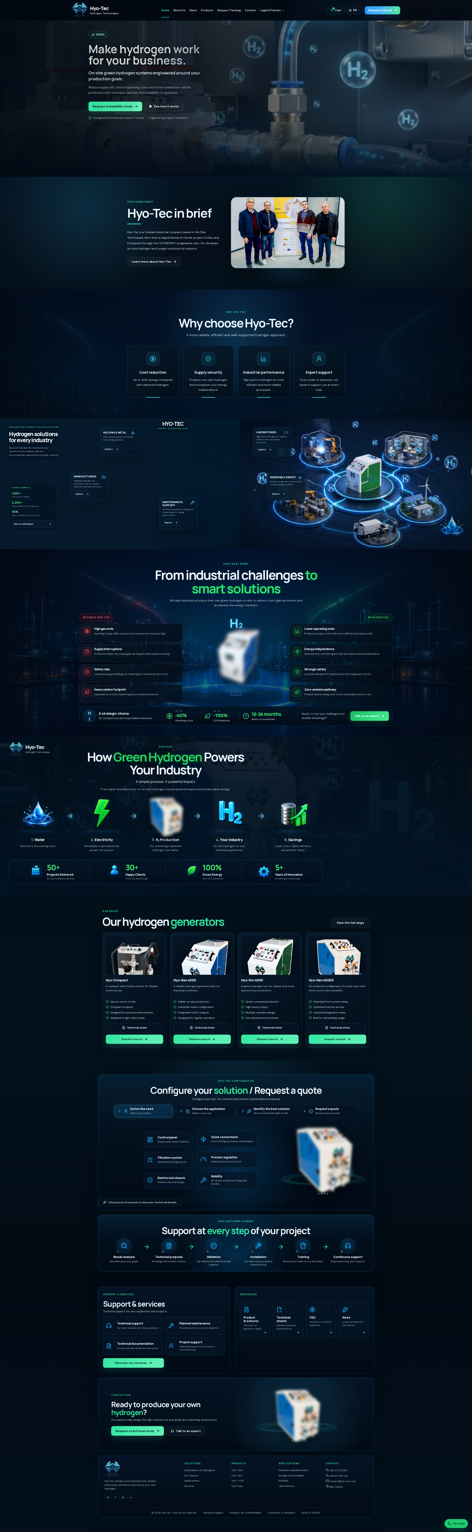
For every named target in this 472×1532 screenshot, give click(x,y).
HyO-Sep (237, 1486)
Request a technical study (135, 1431)
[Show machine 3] (237, 695)
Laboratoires (286, 1486)
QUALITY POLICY (310, 1512)
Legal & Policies (270, 10)
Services (189, 1486)
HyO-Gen (237, 1470)
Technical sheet (137, 1027)
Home (165, 10)
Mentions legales (213, 1512)
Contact (250, 10)
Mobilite (283, 1480)
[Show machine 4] (240, 695)
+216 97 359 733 (338, 1475)
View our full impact (23, 524)
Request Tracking (229, 10)
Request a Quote (380, 10)
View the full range (350, 923)
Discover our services (131, 1363)
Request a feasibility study (113, 106)
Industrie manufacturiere (293, 1470)
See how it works (166, 106)
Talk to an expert (367, 716)
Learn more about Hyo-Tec (151, 262)
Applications (191, 1480)
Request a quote (132, 1039)
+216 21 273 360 (338, 1470)
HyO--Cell (238, 1480)
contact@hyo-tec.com (342, 1481)
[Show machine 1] (232, 695)
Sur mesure (191, 1475)
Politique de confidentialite (245, 1512)
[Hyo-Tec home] (142, 1469)
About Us (179, 10)
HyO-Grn (237, 1475)
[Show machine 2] (234, 695)
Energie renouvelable (291, 1475)
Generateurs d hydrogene (199, 1470)
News (193, 10)
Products (207, 10)
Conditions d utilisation (281, 1512)
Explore (108, 449)
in (108, 1497)
